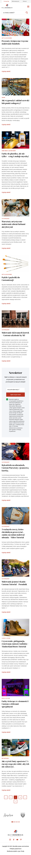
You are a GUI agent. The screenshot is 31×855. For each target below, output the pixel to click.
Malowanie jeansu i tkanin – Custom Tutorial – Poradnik (14, 583)
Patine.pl (24, 1)
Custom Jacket (5, 218)
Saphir (3, 97)
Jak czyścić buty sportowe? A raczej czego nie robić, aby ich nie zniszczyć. (15, 764)
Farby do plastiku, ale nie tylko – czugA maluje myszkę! (15, 155)
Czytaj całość (6, 71)
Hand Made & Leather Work (9, 150)
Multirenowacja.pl (15, 1)
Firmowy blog (6, 1)
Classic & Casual (6, 638)
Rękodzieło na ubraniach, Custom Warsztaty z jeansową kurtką (15, 468)
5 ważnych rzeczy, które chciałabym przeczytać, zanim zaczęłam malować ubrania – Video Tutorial (13, 533)
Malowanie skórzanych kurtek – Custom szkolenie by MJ (15, 334)
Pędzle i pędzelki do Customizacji (11, 278)
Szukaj (27, 12)
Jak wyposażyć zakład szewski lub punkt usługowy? (15, 101)
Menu (28, 7)
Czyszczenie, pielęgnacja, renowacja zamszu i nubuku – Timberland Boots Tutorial (15, 644)
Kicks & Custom (6, 698)
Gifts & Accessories (7, 38)
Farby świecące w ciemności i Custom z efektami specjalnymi (15, 704)
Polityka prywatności (15, 848)
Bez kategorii (5, 758)
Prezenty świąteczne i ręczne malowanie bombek (15, 42)
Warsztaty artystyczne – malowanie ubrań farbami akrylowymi (13, 224)
